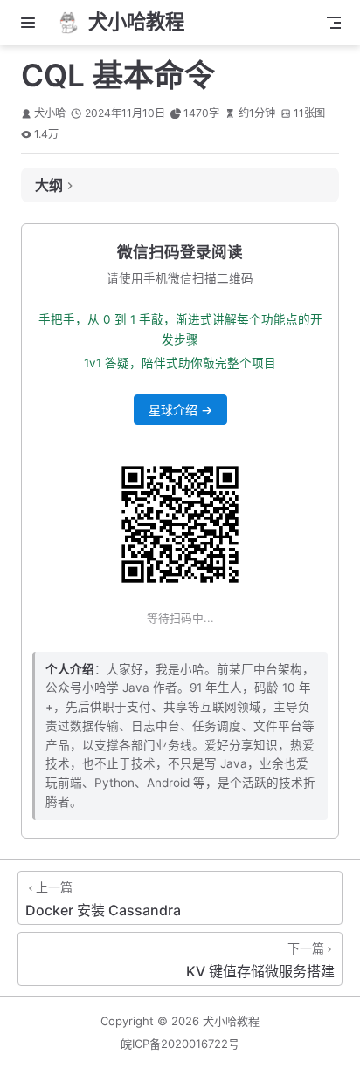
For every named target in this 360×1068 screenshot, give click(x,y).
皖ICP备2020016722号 (180, 1044)
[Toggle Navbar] (334, 22)
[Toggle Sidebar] (31, 23)
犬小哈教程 (231, 1021)
